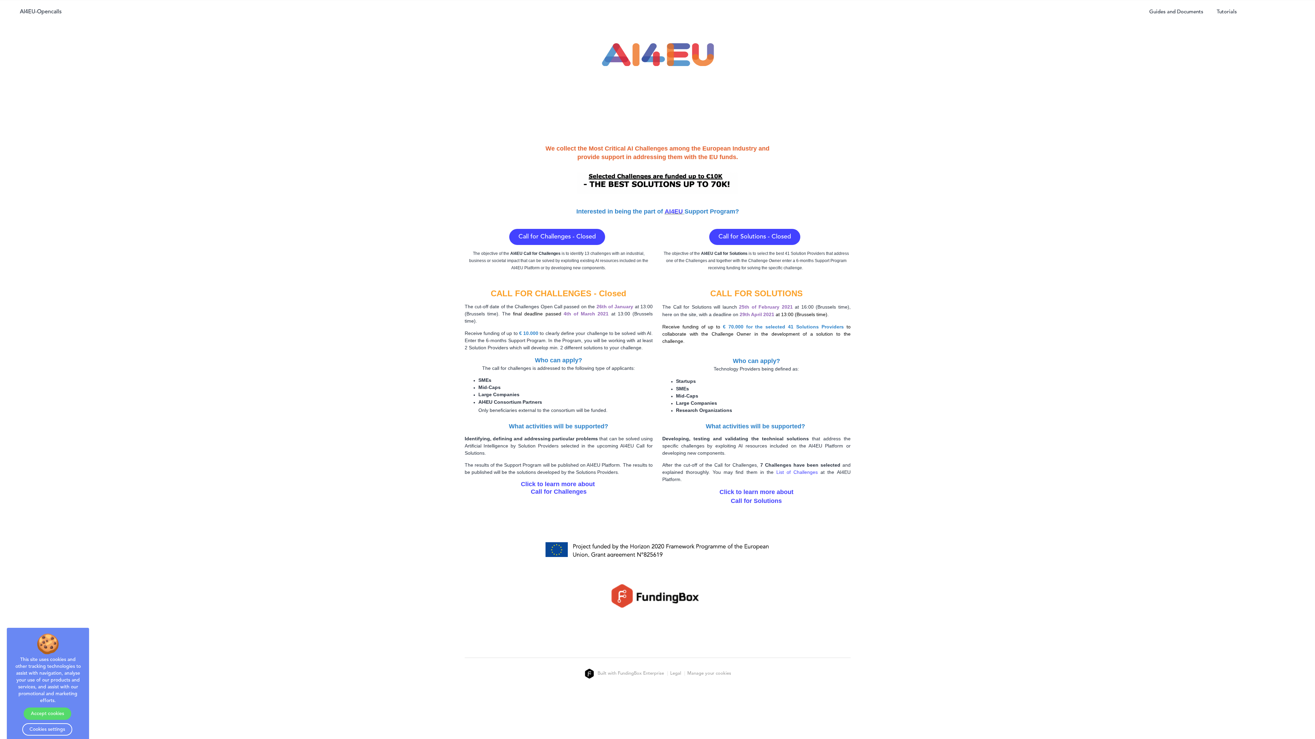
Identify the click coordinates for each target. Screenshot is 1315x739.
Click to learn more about (559, 484)
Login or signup (1276, 12)
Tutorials (1227, 12)
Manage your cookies (709, 674)
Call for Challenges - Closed (557, 237)
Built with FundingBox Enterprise (630, 674)
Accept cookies (47, 713)
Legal (675, 674)
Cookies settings (47, 729)
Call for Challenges (559, 492)
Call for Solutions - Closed (754, 237)
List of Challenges (797, 472)
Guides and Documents (1176, 12)
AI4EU (674, 211)
